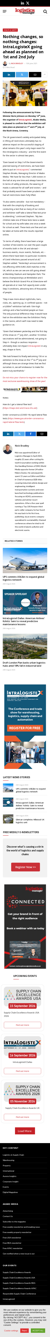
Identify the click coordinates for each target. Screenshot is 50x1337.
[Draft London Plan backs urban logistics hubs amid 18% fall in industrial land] (25, 646)
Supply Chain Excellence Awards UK (22, 1108)
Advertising (8, 1211)
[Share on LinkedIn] (9, 74)
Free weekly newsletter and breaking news (21, 1227)
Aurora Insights (9, 1176)
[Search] (45, 11)
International (8, 1171)
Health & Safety (10, 30)
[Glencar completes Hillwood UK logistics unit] (8, 818)
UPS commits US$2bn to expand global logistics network (23, 578)
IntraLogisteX (25, 119)
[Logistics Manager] (25, 11)
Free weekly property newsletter (17, 1232)
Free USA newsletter (12, 1237)
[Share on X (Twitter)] (22, 74)
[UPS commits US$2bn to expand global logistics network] (25, 560)
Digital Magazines (10, 1192)
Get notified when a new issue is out (19, 1253)
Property (7, 1165)
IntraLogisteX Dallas (22, 1062)
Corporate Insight (10, 1181)
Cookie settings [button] (11, 1331)
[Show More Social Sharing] (44, 74)
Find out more (22, 1025)
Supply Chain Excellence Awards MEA (19, 1283)
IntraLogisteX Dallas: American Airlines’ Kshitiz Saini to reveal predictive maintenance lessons (24, 621)
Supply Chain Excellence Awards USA (19, 1277)
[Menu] (4, 11)
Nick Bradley (17, 63)
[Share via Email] (35, 74)
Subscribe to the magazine (14, 1221)
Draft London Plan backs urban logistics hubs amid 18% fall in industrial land (24, 664)
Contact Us (8, 1216)
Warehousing (8, 1160)
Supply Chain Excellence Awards (17, 1272)
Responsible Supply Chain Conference (19, 1293)
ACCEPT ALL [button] (37, 1331)
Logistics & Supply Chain (13, 1155)
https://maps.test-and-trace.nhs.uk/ (20, 408)
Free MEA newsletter (12, 1243)
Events (6, 1187)
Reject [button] (24, 1331)
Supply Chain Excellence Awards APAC (20, 1288)
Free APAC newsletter (12, 1248)
